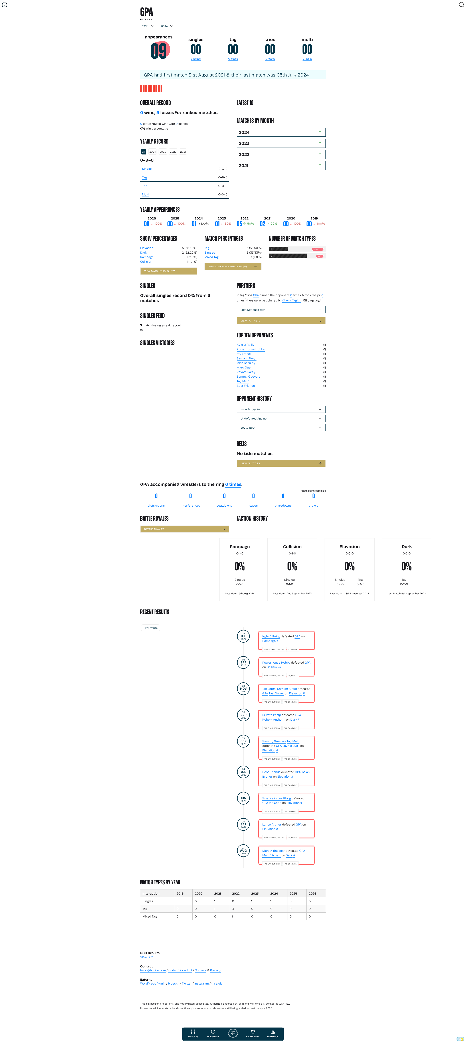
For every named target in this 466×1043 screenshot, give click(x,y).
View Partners (250, 320)
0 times (233, 484)
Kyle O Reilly (245, 344)
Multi (145, 194)
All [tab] (143, 152)
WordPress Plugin (152, 983)
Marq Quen (244, 367)
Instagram (201, 983)
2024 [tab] (152, 152)
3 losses (196, 58)
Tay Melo (243, 381)
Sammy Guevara (248, 376)
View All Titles (250, 463)
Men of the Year (273, 850)
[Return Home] (4, 4)
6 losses (233, 58)
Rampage (147, 257)
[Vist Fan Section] (455, 4)
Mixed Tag (211, 257)
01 (194, 224)
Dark (143, 252)
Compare (293, 649)
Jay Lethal (244, 353)
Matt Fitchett (271, 855)
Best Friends (246, 385)
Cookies (200, 970)
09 (159, 51)
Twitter (187, 983)
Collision (146, 261)
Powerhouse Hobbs (251, 349)
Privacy (215, 970)
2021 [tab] (183, 152)
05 (239, 224)
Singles (147, 168)
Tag (144, 177)
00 (196, 49)
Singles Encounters (274, 649)
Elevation (146, 248)
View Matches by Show (159, 271)
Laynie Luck (291, 745)
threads (216, 983)
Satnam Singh (246, 358)
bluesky (173, 983)
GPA (256, 295)
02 (262, 224)
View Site (146, 956)
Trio (144, 185)
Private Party (246, 372)
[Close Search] (461, 4)
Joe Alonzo (276, 693)
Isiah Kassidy (246, 362)
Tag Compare (290, 702)
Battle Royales (154, 529)
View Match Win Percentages (227, 266)
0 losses (270, 58)
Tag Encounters (272, 702)
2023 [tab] (163, 152)
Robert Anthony (273, 719)
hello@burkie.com (153, 970)
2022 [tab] (173, 152)
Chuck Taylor (291, 300)
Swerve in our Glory (276, 798)
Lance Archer (271, 824)
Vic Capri (275, 802)
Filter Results (150, 628)
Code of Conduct (180, 970)
